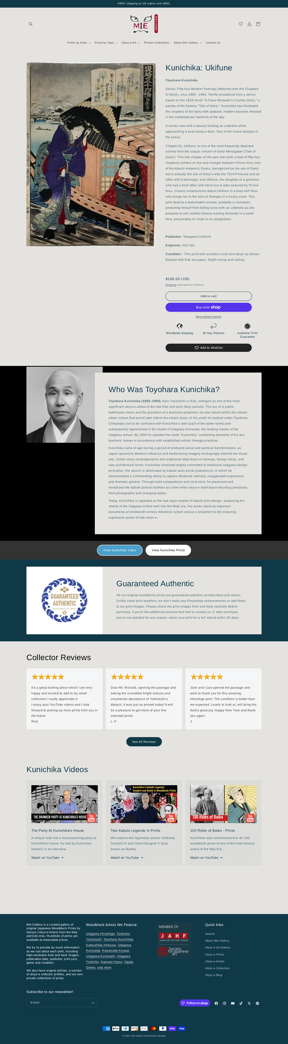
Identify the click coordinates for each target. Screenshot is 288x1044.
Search (210, 933)
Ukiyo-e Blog (213, 975)
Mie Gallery (137, 1036)
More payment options (209, 316)
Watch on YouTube (45, 857)
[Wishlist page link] (241, 24)
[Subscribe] (92, 1002)
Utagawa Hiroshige (100, 933)
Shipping (171, 284)
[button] (30, 24)
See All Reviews (144, 741)
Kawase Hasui (111, 961)
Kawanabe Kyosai (115, 950)
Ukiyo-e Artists (215, 961)
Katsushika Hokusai (101, 945)
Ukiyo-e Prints (214, 954)
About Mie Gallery (217, 940)
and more (104, 967)
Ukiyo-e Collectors (217, 968)
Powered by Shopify (155, 1036)
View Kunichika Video (119, 550)
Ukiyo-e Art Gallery (217, 947)
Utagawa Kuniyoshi (100, 956)
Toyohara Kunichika (118, 939)
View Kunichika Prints (168, 550)
